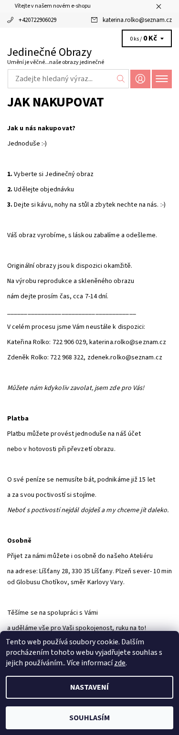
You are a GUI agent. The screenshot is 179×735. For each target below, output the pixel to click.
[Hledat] (121, 78)
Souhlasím (89, 718)
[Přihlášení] (140, 79)
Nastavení (89, 687)
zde (120, 663)
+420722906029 (37, 20)
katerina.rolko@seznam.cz (137, 20)
